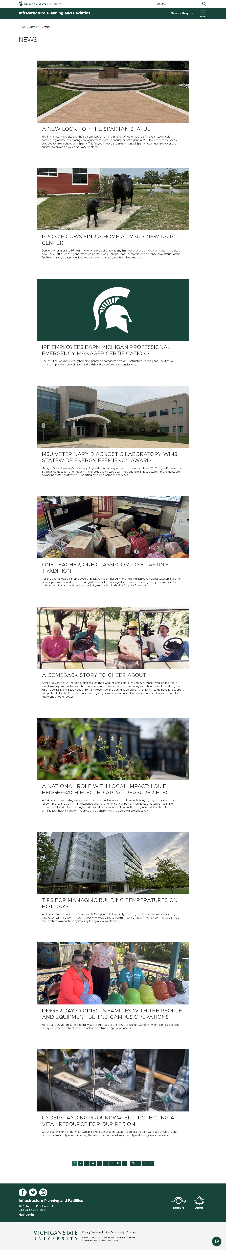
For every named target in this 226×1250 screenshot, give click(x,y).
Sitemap (131, 1232)
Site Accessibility (114, 1232)
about (34, 27)
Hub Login (26, 1214)
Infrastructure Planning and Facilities (54, 13)
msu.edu (111, 1237)
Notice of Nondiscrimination (127, 1237)
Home (22, 27)
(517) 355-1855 (96, 1237)
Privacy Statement (92, 1232)
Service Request (182, 13)
